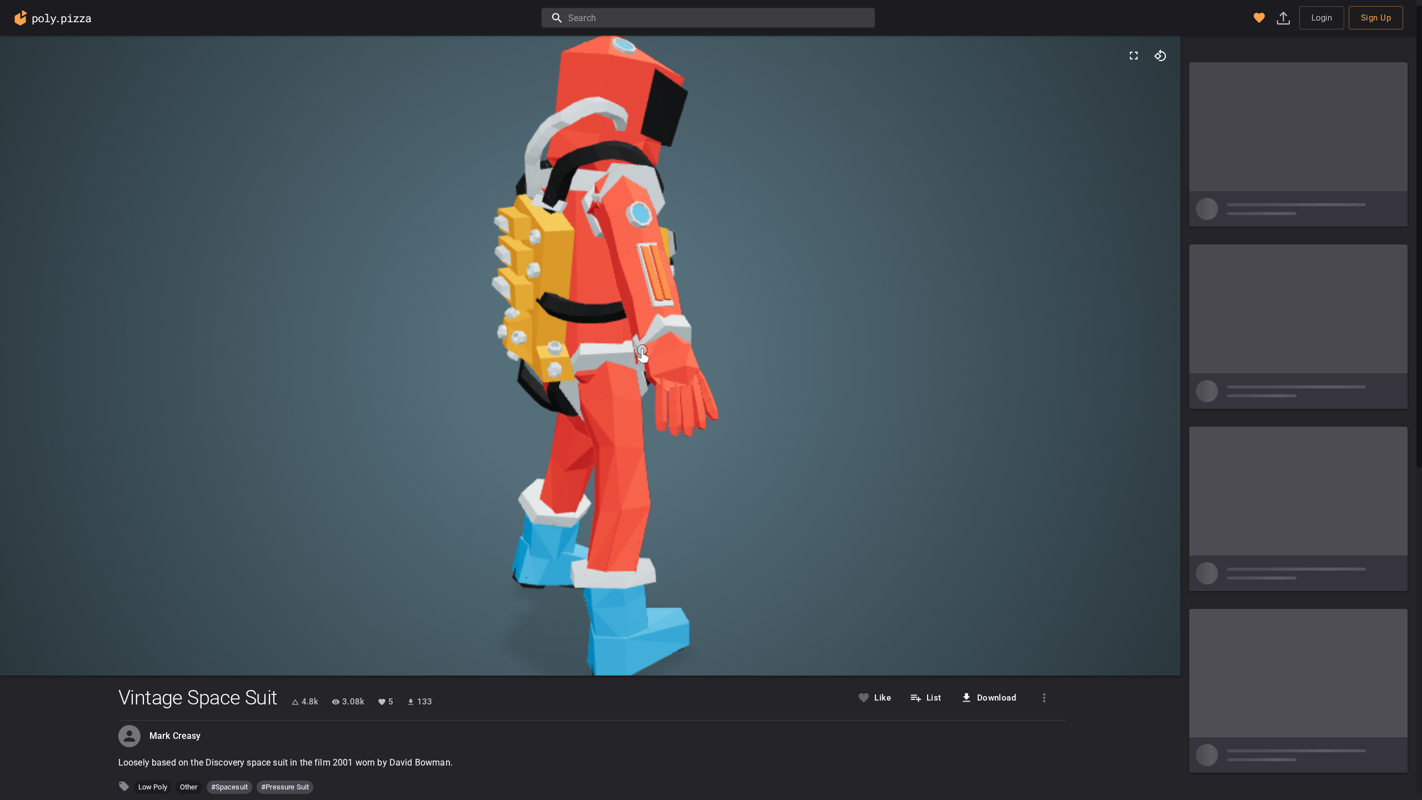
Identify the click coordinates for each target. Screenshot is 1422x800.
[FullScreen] (1133, 55)
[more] (1044, 697)
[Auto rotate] (1160, 55)
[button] (1259, 17)
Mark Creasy (175, 736)
